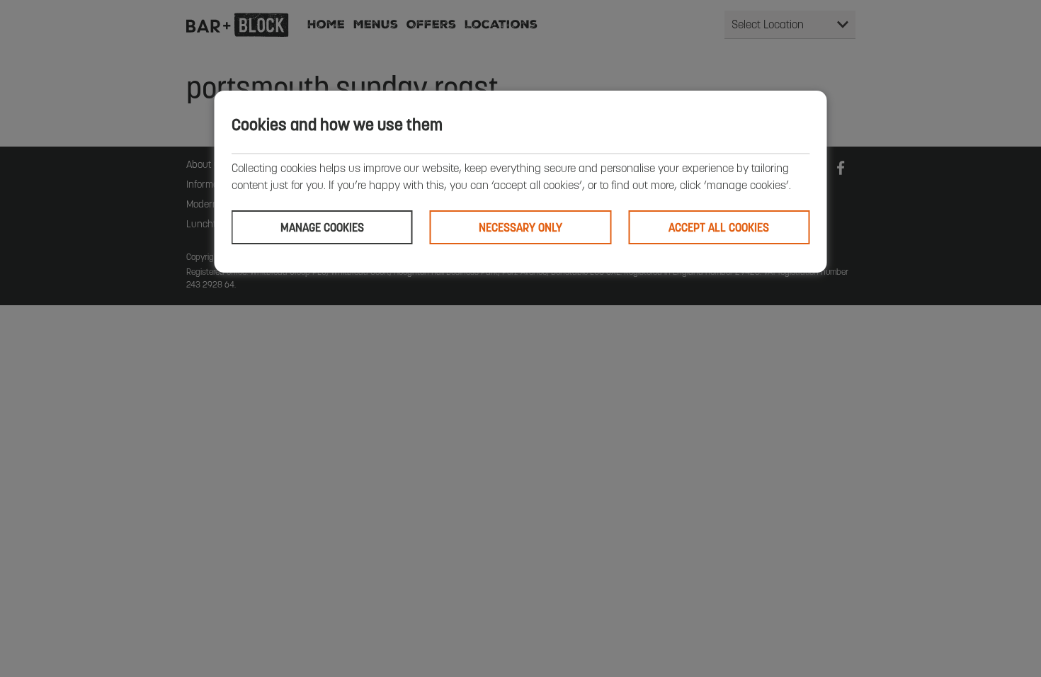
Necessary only (520, 227)
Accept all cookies (719, 227)
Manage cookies (322, 227)
